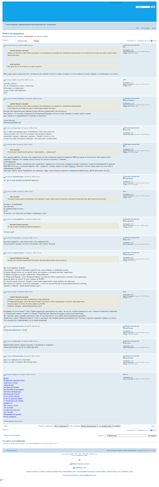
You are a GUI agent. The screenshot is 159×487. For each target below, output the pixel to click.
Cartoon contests (32, 471)
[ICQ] (127, 89)
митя (14, 80)
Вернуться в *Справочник (12, 435)
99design (72, 166)
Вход (153, 28)
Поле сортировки (75, 426)
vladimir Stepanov (18, 252)
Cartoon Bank (100, 471)
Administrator (28, 36)
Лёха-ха (15, 374)
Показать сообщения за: (46, 426)
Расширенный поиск (116, 2)
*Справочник (51, 24)
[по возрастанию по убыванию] (110, 426)
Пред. (6, 426)
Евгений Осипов (18, 176)
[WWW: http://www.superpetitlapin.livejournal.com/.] (124, 89)
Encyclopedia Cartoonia (85, 471)
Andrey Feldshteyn (17, 36)
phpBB (71, 454)
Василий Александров (41, 36)
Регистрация (145, 28)
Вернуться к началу (154, 76)
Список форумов (12, 24)
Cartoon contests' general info (50, 471)
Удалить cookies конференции (126, 450)
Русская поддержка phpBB (79, 455)
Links (131, 471)
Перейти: (101, 435)
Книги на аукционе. (13, 33)
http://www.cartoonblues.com (12, 122)
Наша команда (111, 450)
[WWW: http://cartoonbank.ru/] (124, 56)
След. (153, 426)
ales (14, 45)
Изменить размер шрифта (153, 24)
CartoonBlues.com (69, 471)
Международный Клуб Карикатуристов (32, 24)
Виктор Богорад (18, 356)
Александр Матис (18, 219)
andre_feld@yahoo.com (87, 475)
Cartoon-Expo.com (113, 471)
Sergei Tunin (17, 128)
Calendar (124, 471)
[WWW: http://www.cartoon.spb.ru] (124, 367)
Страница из (142, 40)
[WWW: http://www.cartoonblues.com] (124, 109)
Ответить (5, 40)
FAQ (137, 28)
